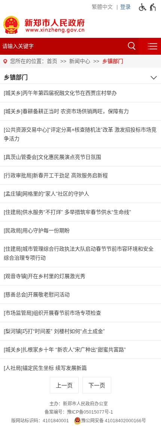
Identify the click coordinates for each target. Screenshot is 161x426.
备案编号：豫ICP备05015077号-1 (79, 412)
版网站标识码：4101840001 (40, 420)
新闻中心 (79, 61)
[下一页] (96, 385)
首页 (52, 61)
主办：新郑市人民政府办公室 (78, 404)
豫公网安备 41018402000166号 (113, 420)
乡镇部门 (112, 61)
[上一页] (64, 385)
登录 (125, 7)
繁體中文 (102, 7)
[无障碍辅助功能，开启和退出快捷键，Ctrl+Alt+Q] (147, 7)
